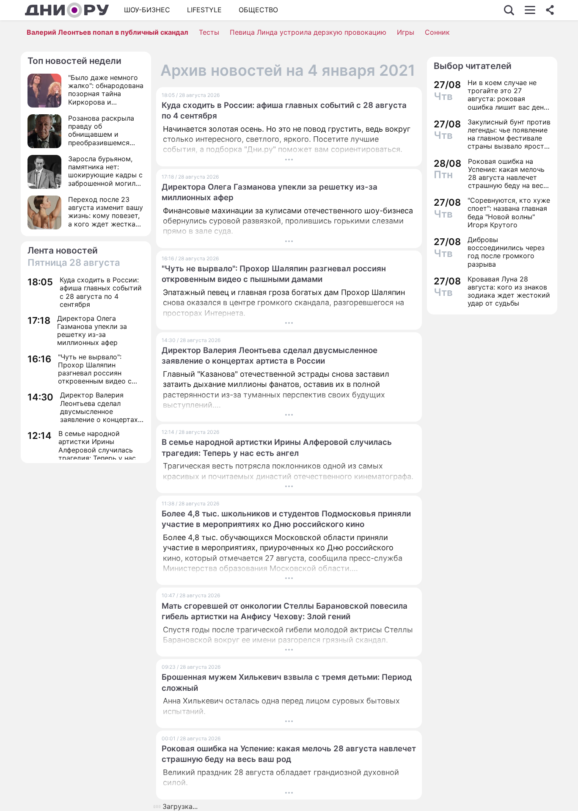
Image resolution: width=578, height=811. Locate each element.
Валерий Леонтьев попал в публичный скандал (107, 32)
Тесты (209, 32)
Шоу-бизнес (147, 10)
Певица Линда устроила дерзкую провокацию (308, 32)
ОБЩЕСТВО (258, 10)
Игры (405, 32)
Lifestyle (204, 10)
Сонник (437, 32)
